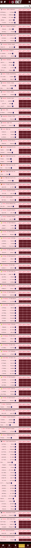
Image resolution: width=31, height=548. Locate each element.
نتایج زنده (15, 547)
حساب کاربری (3, 547)
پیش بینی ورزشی (28, 547)
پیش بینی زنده (21, 547)
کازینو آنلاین (9, 547)
